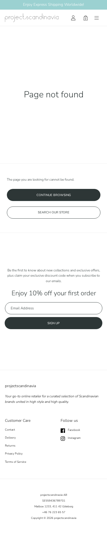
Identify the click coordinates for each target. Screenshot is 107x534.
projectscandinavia (65, 518)
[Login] (73, 17)
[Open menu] (96, 17)
